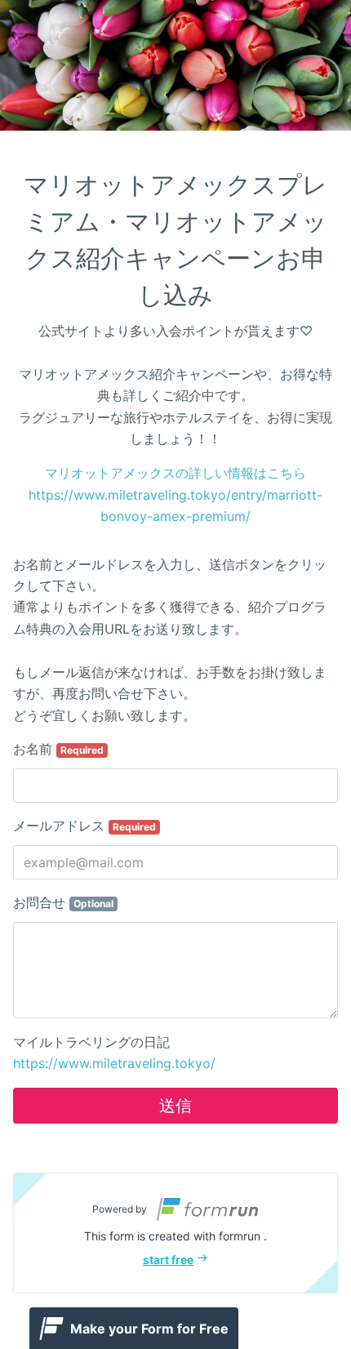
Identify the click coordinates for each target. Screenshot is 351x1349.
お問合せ (63, 902)
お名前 (58, 749)
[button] (175, 1233)
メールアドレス (84, 825)
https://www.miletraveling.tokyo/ (114, 1063)
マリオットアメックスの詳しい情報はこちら (175, 473)
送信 (175, 1105)
